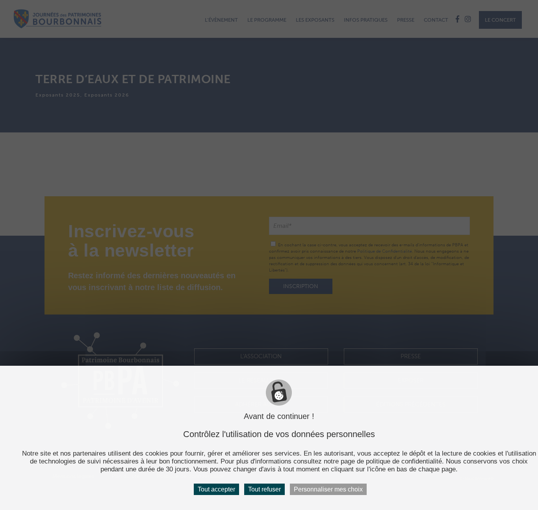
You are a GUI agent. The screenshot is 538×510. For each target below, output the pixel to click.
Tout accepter (216, 489)
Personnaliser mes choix (328, 489)
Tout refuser (264, 489)
